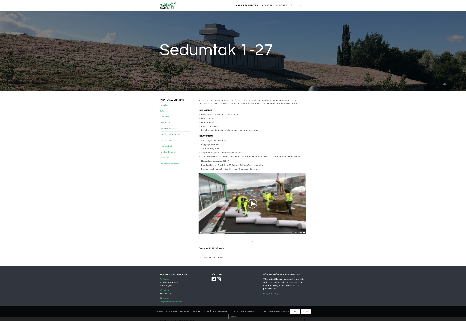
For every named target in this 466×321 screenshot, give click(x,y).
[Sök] (291, 5)
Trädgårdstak (165, 158)
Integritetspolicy (270, 294)
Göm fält (306, 311)
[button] (252, 204)
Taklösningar (164, 105)
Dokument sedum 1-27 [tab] (213, 257)
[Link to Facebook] (301, 5)
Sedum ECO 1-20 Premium (170, 134)
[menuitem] (247, 5)
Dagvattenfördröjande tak (169, 164)
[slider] (248, 232)
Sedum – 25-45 (166, 140)
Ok (295, 311)
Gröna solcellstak (166, 146)
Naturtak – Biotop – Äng (168, 152)
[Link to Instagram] (304, 5)
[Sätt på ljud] (304, 232)
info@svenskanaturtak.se (171, 302)
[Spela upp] (200, 232)
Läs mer (233, 316)
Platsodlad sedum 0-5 (168, 128)
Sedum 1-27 (165, 123)
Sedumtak (163, 111)
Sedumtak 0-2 (166, 117)
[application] (252, 203)
